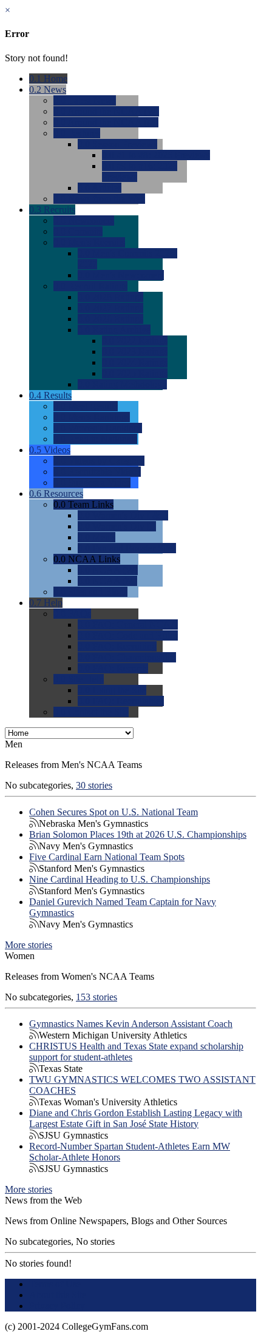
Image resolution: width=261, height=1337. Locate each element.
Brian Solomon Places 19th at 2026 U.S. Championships (137, 834)
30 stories (94, 785)
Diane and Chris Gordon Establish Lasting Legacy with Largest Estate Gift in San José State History (135, 1118)
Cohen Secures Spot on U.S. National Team (113, 812)
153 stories (96, 997)
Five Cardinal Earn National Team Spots (107, 857)
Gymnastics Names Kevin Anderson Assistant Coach (130, 1024)
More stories (28, 945)
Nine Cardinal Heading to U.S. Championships (119, 879)
